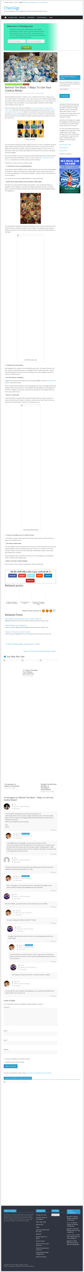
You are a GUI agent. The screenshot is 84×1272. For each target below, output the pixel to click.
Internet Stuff (39, 1224)
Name (6, 1031)
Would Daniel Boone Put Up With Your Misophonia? (73, 1242)
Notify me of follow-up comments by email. (18, 1059)
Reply (54, 830)
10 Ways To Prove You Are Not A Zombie (17, 632)
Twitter (31, 575)
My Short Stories (40, 1241)
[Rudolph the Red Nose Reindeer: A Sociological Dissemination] (48, 660)
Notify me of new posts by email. (15, 1062)
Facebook (12, 575)
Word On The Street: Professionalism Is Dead (40, 651)
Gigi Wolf (18, 911)
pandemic (42, 93)
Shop (50, 17)
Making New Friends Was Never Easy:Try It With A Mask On (23, 619)
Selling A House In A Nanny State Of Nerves (35, 2)
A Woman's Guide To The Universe (14, 84)
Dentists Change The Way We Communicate (72, 1218)
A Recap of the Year (41, 1215)
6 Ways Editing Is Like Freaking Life (15, 625)
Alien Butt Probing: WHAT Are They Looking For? (73, 1230)
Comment (7, 1007)
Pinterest (30, 580)
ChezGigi (11, 7)
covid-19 (33, 93)
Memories (26, 84)
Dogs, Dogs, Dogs (41, 1222)
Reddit (39, 575)
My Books (22, 17)
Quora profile (63, 150)
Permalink (17, 809)
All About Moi (12, 17)
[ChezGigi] (5, 17)
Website (6, 1049)
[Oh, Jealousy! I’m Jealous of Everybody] (12, 660)
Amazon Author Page (65, 144)
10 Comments (25, 93)
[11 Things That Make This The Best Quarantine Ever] (30, 660)
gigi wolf (18, 93)
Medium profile (63, 147)
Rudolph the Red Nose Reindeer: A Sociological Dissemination (49, 787)
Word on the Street (41, 1257)
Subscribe (64, 96)
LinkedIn (48, 575)
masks (37, 93)
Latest (37, 1227)
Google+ (22, 575)
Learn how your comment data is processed (38, 1073)
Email (6, 1040)
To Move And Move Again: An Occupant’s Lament (22, 644)
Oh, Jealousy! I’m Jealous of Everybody (12, 785)
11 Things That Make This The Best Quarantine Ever (30, 672)
